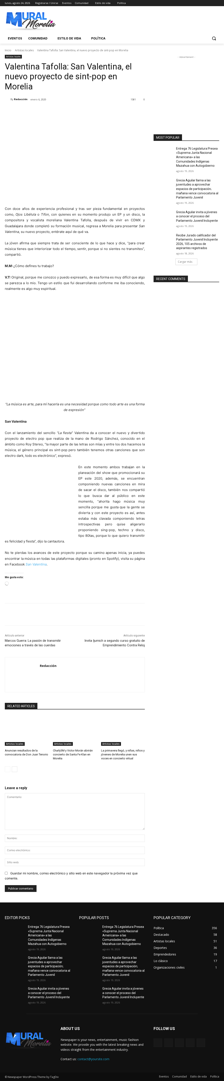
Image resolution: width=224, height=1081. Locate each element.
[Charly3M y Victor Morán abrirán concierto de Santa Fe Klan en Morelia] (75, 730)
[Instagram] (198, 3)
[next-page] (14, 769)
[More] (76, 110)
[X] (204, 3)
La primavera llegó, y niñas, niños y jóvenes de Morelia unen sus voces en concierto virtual (123, 754)
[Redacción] (7, 99)
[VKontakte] (201, 1042)
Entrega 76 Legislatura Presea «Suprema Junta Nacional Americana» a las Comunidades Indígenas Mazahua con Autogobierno (197, 157)
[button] (214, 38)
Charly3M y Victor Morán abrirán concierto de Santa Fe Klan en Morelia (73, 754)
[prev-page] (7, 769)
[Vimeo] (210, 3)
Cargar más (185, 262)
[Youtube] (216, 3)
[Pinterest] (56, 110)
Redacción (21, 99)
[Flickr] (179, 1042)
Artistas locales (24, 50)
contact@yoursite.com (93, 1059)
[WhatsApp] (66, 110)
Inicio (8, 50)
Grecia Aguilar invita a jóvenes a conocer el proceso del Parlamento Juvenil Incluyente (197, 216)
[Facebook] (192, 3)
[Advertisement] (186, 86)
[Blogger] (158, 1042)
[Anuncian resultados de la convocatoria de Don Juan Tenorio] (27, 730)
